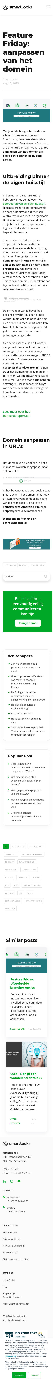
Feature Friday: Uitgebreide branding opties (22, 983)
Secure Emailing (12, 900)
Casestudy (23, 877)
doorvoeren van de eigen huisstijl (24, 203)
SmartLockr (10, 564)
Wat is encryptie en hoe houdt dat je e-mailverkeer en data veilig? (27, 803)
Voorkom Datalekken (32, 854)
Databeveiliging (26, 861)
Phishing (9, 892)
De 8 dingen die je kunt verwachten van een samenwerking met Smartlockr (28, 696)
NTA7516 (9, 877)
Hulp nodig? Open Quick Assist (12, 1295)
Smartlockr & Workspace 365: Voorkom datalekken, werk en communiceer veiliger (27, 731)
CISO (16, 885)
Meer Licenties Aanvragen (16, 1303)
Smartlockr (10, 79)
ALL (5, 846)
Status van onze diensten (16, 1259)
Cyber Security (37, 846)
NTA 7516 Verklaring (13, 1245)
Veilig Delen (11, 869)
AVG (7, 885)
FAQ (5, 1286)
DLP (20, 892)
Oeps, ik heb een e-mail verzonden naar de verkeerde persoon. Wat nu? (28, 767)
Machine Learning (32, 885)
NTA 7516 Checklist (22, 713)
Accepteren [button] (19, 1375)
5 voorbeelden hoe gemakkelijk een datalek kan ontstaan (26, 816)
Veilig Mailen (18, 846)
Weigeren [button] (34, 1375)
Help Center (9, 1280)
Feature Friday (38, 564)
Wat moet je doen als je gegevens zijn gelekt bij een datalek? (26, 780)
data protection (34, 900)
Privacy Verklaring (12, 1238)
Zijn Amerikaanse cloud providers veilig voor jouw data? (25, 667)
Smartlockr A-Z (10, 1252)
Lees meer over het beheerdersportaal (16, 414)
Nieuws (36, 877)
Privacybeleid (10, 1356)
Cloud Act (10, 908)
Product (23, 564)
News (30, 892)
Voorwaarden (10, 1232)
